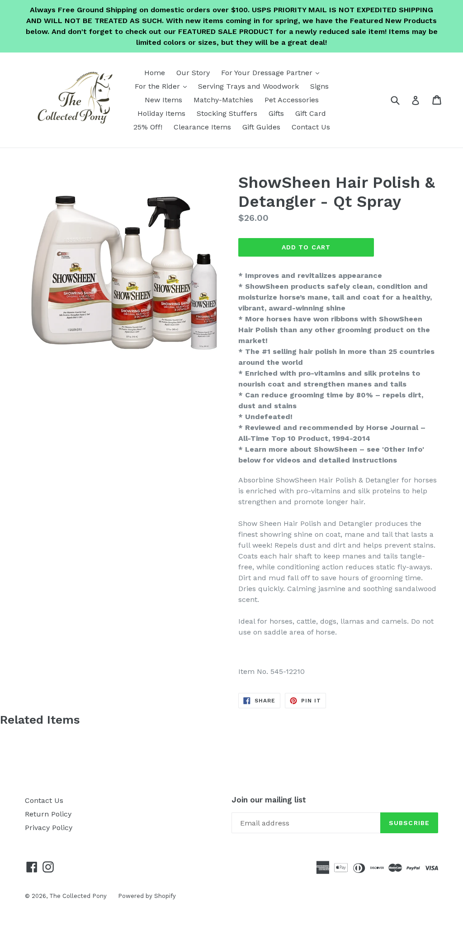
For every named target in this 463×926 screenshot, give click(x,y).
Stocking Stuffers (227, 113)
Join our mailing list (269, 799)
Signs (319, 86)
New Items (163, 99)
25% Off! (147, 127)
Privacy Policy (48, 827)
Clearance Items (202, 127)
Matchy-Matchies (223, 99)
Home (154, 72)
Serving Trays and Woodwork (248, 86)
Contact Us (311, 127)
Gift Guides (261, 127)
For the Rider (163, 86)
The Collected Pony (78, 896)
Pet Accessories (292, 99)
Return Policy (48, 814)
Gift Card (310, 113)
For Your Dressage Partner (272, 72)
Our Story (193, 72)
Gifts (276, 113)
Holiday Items (161, 113)
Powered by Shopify (147, 896)
